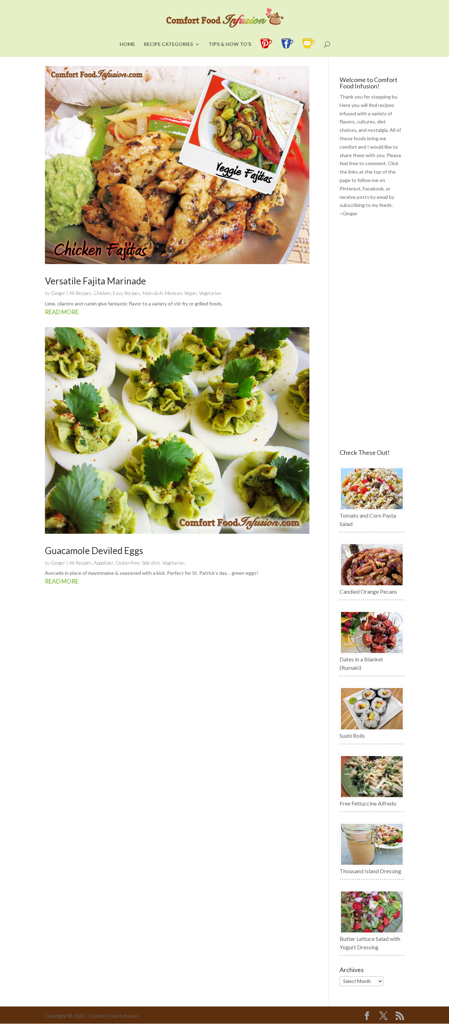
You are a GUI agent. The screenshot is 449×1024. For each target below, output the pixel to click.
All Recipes (80, 293)
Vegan (190, 293)
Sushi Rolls (352, 735)
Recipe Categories (168, 44)
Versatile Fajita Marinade (95, 281)
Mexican (173, 293)
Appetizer (103, 563)
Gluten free (127, 563)
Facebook (373, 188)
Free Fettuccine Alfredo (368, 803)
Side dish (151, 563)
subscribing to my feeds (366, 205)
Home (127, 44)
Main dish (152, 293)
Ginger (58, 293)
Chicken (102, 293)
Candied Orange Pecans (368, 591)
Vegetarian (210, 293)
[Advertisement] (372, 333)
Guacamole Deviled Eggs (94, 550)
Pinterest (350, 188)
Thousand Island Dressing (370, 871)
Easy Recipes (126, 293)
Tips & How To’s (230, 44)
